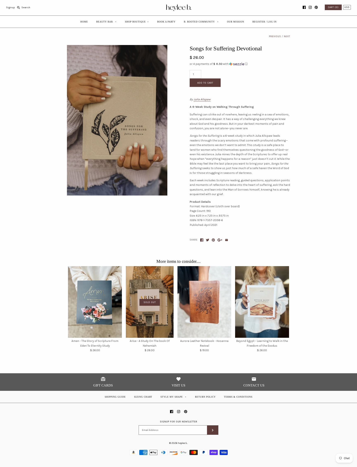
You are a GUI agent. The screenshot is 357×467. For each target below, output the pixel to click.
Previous (275, 36)
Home (84, 21)
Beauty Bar (106, 21)
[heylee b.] (179, 6)
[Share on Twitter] (207, 240)
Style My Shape (174, 397)
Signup (10, 7)
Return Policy (205, 397)
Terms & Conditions (238, 397)
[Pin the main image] (213, 240)
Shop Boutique (137, 21)
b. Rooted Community (201, 21)
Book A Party (166, 21)
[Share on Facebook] (201, 240)
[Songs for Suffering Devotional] (117, 47)
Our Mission (235, 21)
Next (287, 36)
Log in (272, 21)
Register (258, 21)
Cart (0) (333, 7)
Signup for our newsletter (178, 421)
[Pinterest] (316, 7)
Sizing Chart (143, 397)
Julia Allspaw (202, 99)
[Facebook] (304, 7)
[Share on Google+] (220, 240)
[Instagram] (310, 7)
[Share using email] (226, 240)
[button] (240, 64)
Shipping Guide (115, 397)
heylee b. (182, 443)
